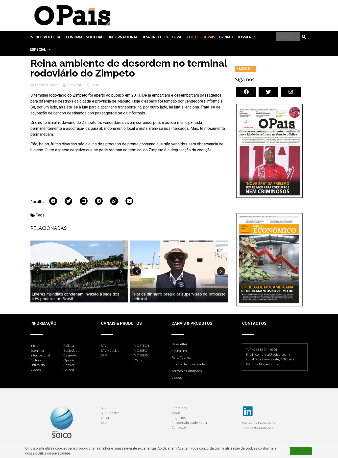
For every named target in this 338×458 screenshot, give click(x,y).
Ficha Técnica (181, 357)
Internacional (123, 37)
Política (52, 37)
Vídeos (176, 377)
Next (121, 271)
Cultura (172, 37)
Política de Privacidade (188, 364)
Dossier (244, 37)
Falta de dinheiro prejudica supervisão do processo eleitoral (178, 296)
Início (35, 37)
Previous (37, 271)
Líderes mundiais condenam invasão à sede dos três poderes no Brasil (75, 296)
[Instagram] (291, 92)
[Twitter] (268, 92)
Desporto (151, 37)
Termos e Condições (186, 371)
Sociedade (96, 37)
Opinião (226, 37)
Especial (38, 50)
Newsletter (179, 344)
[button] (53, 201)
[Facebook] (246, 92)
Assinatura (179, 351)
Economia (73, 37)
